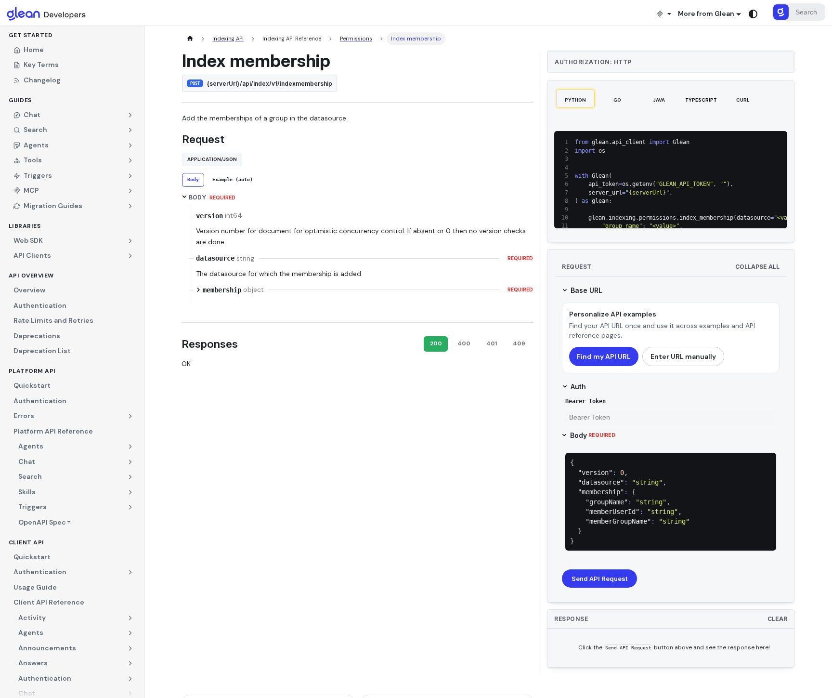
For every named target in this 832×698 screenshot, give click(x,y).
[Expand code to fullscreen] (776, 142)
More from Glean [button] (706, 13)
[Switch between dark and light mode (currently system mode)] (753, 14)
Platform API (32, 371)
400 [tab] (463, 343)
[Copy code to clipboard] (761, 142)
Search (30, 476)
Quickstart (32, 385)
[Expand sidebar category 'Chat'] (130, 462)
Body (592, 435)
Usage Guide (35, 587)
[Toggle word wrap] (746, 142)
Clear (777, 618)
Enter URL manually (683, 356)
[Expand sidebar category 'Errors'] (130, 416)
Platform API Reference (53, 431)
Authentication (39, 305)
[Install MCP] (663, 13)
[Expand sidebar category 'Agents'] (130, 446)
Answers (33, 662)
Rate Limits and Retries (53, 320)
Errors (23, 415)
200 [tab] (436, 343)
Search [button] (35, 129)
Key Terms (41, 64)
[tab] (193, 179)
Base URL (586, 290)
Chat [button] (32, 114)
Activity (32, 617)
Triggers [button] (38, 175)
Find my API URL (604, 356)
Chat (26, 461)
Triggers (32, 506)
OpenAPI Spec (42, 522)
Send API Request (599, 578)
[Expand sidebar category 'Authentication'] (130, 572)
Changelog (42, 80)
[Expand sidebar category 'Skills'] (130, 492)
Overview (29, 290)
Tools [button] (33, 160)
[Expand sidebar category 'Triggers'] (130, 507)
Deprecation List (42, 350)
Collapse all (757, 266)
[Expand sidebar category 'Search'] (130, 477)
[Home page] (190, 38)
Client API (26, 542)
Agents (30, 446)
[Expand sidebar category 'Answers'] (130, 663)
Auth (578, 386)
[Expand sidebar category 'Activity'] (130, 618)
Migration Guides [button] (53, 205)
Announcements (47, 648)
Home (34, 49)
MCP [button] (31, 190)
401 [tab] (491, 343)
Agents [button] (36, 145)
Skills (27, 491)
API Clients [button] (32, 255)
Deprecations (36, 335)
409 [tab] (519, 343)
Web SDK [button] (28, 240)
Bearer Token (585, 401)
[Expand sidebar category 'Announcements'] (130, 648)
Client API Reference (48, 602)
